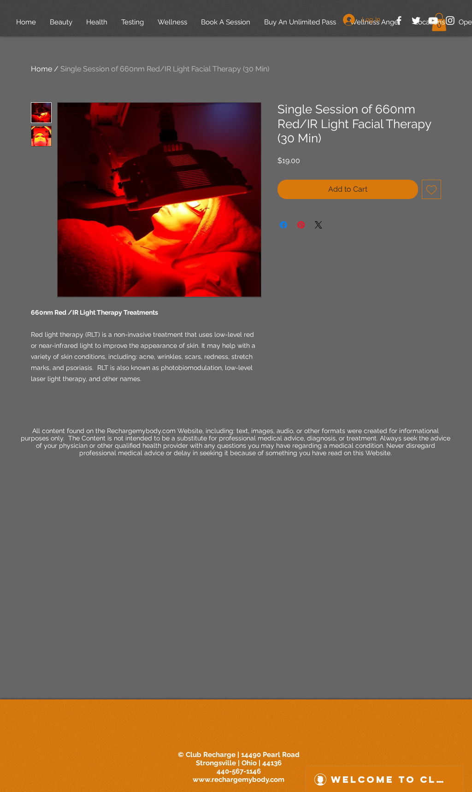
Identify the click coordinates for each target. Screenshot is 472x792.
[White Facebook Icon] (399, 20)
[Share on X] (318, 224)
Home (41, 69)
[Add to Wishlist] (431, 189)
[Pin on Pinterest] (301, 224)
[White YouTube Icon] (433, 20)
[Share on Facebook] (283, 224)
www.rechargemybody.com (238, 779)
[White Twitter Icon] (416, 20)
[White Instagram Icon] (450, 20)
